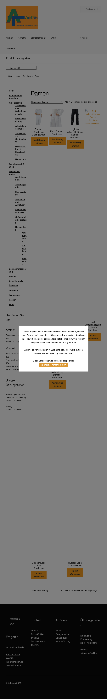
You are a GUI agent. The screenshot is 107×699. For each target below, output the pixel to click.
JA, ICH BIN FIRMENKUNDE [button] (53, 365)
